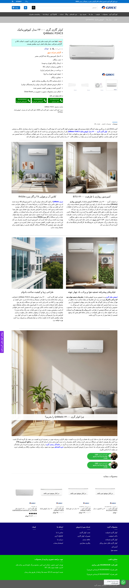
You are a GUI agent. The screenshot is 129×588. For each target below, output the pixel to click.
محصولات (105, 14)
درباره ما (60, 539)
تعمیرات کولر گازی (84, 536)
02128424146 (105, 565)
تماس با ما (59, 532)
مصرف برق (83, 14)
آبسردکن (114, 547)
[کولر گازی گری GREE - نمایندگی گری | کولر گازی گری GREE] (109, 7)
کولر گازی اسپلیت (54, 110)
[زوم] (115, 76)
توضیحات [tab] (114, 124)
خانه (115, 20)
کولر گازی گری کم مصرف (28, 110)
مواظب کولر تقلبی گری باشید (2, 342)
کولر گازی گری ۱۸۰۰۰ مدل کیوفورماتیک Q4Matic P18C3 (52, 509)
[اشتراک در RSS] (12, 1)
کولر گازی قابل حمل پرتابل (108, 543)
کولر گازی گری (113, 14)
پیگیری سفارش (85, 543)
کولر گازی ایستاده (111, 539)
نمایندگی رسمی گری (53, 444)
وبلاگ (26, 1)
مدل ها (91, 14)
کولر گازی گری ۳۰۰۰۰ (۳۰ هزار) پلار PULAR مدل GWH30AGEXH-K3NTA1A (24, 509)
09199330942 (104, 569)
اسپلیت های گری (111, 297)
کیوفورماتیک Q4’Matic (95, 20)
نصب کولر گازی (85, 532)
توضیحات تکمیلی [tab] (106, 124)
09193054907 (104, 574)
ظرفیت (98, 14)
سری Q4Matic (58, 202)
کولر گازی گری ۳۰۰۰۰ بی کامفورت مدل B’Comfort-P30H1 (105, 509)
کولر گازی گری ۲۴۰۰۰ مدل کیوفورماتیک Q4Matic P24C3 (87, 131)
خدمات (61, 14)
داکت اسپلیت (113, 536)
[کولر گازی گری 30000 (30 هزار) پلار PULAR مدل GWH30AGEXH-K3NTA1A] (24, 492)
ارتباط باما (46, 14)
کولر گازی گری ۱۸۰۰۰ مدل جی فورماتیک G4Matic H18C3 (78, 509)
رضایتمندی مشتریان (34, 14)
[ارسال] (33, 7)
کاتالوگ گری (53, 14)
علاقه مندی (86, 539)
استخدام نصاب (58, 543)
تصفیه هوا (114, 550)
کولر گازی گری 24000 (43, 110)
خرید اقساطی (73, 14)
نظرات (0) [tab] (97, 124)
